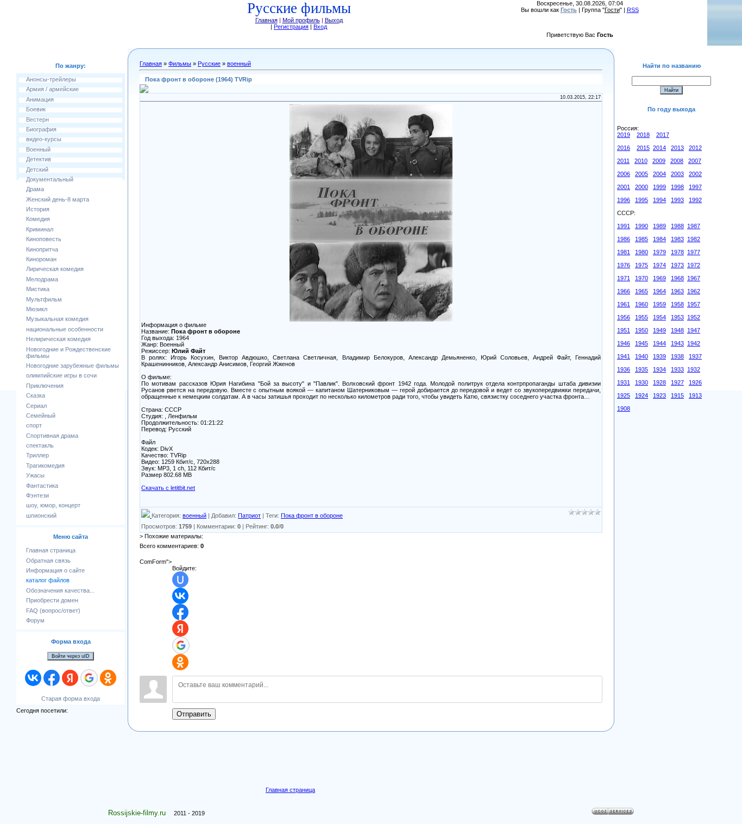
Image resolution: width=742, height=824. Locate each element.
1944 (659, 343)
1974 (659, 265)
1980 (641, 252)
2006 (623, 174)
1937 (695, 356)
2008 (676, 161)
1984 (659, 239)
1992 (695, 200)
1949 (659, 330)
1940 (641, 356)
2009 (658, 161)
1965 (641, 291)
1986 (623, 239)
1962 (693, 291)
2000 (641, 187)
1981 (623, 252)
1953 (677, 317)
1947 (693, 330)
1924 (641, 395)
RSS (633, 10)
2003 (677, 174)
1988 (677, 226)
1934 (659, 369)
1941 (623, 356)
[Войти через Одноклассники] (108, 678)
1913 (695, 395)
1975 (641, 265)
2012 (695, 147)
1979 (659, 252)
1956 (623, 317)
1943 (677, 343)
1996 (623, 200)
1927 (677, 382)
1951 (623, 330)
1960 (641, 304)
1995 (641, 200)
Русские (209, 63)
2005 (641, 174)
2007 (694, 161)
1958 (677, 304)
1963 (677, 291)
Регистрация (291, 26)
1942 (693, 343)
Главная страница (290, 790)
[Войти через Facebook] (51, 678)
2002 (695, 174)
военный (239, 63)
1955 (641, 317)
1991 (623, 226)
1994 (659, 200)
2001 (623, 187)
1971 (623, 278)
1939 (659, 356)
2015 (643, 147)
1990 (641, 226)
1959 (659, 304)
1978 (677, 252)
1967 (693, 278)
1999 (659, 187)
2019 (623, 134)
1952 (693, 317)
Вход (320, 26)
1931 (623, 382)
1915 (677, 395)
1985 (641, 239)
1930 (641, 382)
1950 (641, 330)
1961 (623, 304)
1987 (693, 226)
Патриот (249, 515)
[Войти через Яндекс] (70, 678)
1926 (695, 382)
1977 (693, 252)
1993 (677, 200)
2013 (677, 147)
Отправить (194, 714)
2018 (643, 134)
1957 (693, 304)
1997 (695, 187)
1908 (623, 408)
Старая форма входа (70, 698)
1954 (659, 317)
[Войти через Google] (89, 678)
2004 (659, 174)
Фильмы (179, 63)
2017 (662, 134)
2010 (640, 161)
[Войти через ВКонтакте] (33, 678)
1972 (693, 265)
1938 (677, 356)
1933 (677, 369)
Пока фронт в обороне (312, 515)
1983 (677, 239)
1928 (659, 382)
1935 (641, 369)
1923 (659, 395)
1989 (659, 226)
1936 (623, 369)
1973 (677, 265)
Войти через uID (71, 656)
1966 (623, 291)
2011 (623, 161)
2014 (659, 147)
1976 (623, 265)
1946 (623, 343)
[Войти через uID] (180, 579)
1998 (677, 187)
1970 (641, 278)
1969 (659, 278)
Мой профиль (301, 20)
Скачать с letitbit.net (168, 488)
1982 (693, 239)
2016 (623, 147)
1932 (693, 369)
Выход (334, 20)
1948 (677, 330)
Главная (266, 20)
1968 (677, 278)
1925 (623, 395)
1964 (659, 291)
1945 (641, 343)
